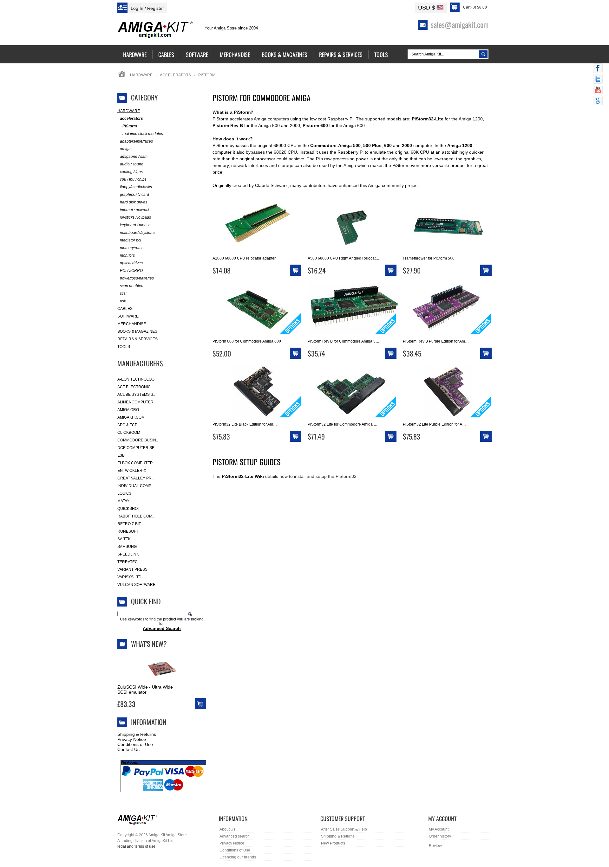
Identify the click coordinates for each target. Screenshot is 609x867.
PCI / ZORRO (131, 270)
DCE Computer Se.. (136, 448)
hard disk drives (133, 202)
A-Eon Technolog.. (136, 379)
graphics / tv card (134, 194)
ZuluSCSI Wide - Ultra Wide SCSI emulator (145, 689)
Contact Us (128, 749)
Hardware (141, 75)
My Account (439, 829)
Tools (123, 346)
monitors (127, 255)
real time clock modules (142, 134)
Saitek (124, 539)
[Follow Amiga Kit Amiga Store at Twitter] (598, 79)
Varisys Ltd (129, 577)
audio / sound (131, 164)
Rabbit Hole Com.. (135, 516)
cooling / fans (131, 172)
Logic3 (124, 493)
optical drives (131, 263)
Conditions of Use (135, 744)
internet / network (134, 210)
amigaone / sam (133, 156)
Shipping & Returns (136, 734)
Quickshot (128, 508)
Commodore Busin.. (137, 440)
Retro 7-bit (129, 524)
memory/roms (131, 248)
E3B (121, 455)
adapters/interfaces (136, 141)
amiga (125, 149)
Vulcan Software (136, 584)
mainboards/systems (137, 232)
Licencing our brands (237, 857)
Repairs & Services (137, 339)
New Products (333, 843)
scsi (123, 293)
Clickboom (128, 432)
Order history (440, 836)
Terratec (127, 562)
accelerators (175, 75)
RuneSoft (127, 531)
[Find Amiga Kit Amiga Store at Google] (598, 101)
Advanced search (234, 836)
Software (128, 316)
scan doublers (132, 286)
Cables (125, 308)
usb (123, 301)
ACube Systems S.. (136, 394)
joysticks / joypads (135, 217)
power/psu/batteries (137, 278)
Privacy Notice (131, 739)
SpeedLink (128, 554)
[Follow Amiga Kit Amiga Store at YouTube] (598, 90)
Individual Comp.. (135, 486)
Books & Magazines (137, 331)
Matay (123, 501)
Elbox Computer (135, 463)
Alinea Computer (135, 402)
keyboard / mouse (135, 225)
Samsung (127, 546)
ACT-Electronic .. (135, 387)
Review (435, 846)
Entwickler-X (131, 470)
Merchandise (131, 324)
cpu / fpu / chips (133, 179)
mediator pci (130, 240)
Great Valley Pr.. (135, 478)
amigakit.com (131, 417)
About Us (227, 829)
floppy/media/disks (136, 187)
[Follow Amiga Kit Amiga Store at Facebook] (598, 68)
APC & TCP (127, 425)
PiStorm (129, 126)
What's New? (149, 644)
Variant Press (132, 569)
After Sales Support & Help (344, 829)
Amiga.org (128, 410)
